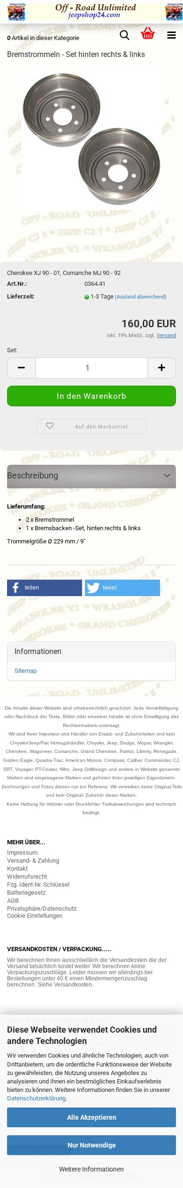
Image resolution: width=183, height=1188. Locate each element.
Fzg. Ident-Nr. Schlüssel (38, 884)
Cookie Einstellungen (34, 916)
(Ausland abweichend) (141, 297)
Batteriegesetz (26, 892)
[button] (44, 588)
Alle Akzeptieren (91, 1117)
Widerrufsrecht (27, 876)
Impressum (22, 852)
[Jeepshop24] (91, 12)
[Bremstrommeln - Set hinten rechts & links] (91, 138)
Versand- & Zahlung (33, 860)
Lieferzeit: (21, 296)
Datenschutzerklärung (36, 1098)
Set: (12, 350)
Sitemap (26, 670)
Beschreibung (32, 475)
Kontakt (17, 868)
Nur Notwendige (92, 1145)
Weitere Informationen (91, 1169)
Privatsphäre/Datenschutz (41, 908)
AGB (13, 900)
